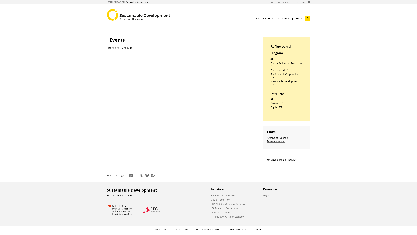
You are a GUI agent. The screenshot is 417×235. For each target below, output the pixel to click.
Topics (255, 18)
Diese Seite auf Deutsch (283, 159)
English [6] (276, 107)
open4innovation (116, 2)
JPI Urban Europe (220, 212)
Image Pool (275, 2)
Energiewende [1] (280, 70)
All (271, 59)
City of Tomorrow (220, 199)
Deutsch (301, 2)
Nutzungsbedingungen (208, 229)
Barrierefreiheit (238, 229)
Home (109, 30)
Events (298, 18)
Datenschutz (181, 229)
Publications (284, 18)
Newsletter (288, 2)
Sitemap (258, 229)
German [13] (277, 103)
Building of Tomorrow (223, 195)
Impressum (160, 229)
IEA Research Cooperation (225, 208)
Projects (268, 18)
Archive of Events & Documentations (277, 139)
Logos (266, 195)
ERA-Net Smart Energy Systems (228, 203)
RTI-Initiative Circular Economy (227, 216)
